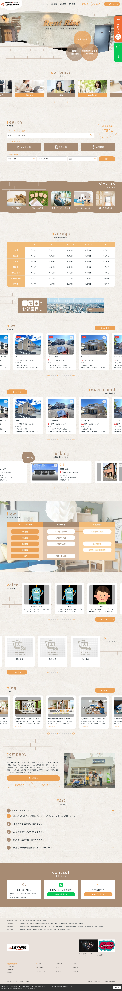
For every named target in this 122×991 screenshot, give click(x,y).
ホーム (45, 4)
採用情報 (72, 4)
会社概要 (63, 4)
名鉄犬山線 (51, 926)
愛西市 (45, 920)
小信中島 (42, 923)
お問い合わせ (113, 4)
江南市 (33, 920)
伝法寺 (71, 923)
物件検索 (54, 4)
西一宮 (29, 929)
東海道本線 (42, 926)
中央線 (74, 926)
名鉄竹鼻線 (59, 926)
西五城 (81, 923)
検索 (107, 159)
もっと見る (105, 328)
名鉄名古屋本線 (25, 926)
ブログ (58, 967)
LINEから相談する (61, 894)
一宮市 (22, 920)
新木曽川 (69, 929)
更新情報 (40, 967)
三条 (56, 923)
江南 (55, 929)
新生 (52, 923)
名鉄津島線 (67, 926)
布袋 (63, 929)
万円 (34, 250)
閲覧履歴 (85, 4)
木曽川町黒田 (34, 923)
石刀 (59, 929)
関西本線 (81, 926)
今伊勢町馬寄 (24, 923)
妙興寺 (35, 929)
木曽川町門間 (63, 923)
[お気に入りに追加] (6, 337)
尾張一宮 (22, 929)
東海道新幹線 (89, 926)
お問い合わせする (98, 894)
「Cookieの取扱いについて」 (19, 988)
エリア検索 (25, 147)
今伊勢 (40, 929)
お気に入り (98, 4)
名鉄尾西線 (34, 926)
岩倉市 (39, 920)
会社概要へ (33, 778)
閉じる (117, 987)
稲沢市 (28, 920)
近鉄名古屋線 (99, 926)
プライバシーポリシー (18, 981)
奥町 (47, 923)
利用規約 (9, 981)
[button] (54, 102)
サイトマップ (29, 981)
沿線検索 (63, 147)
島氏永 (46, 929)
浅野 (75, 923)
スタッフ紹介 (47, 785)
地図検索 (100, 147)
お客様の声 (19, 785)
